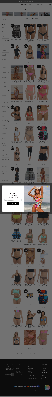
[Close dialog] (48, 186)
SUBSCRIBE (13, 203)
